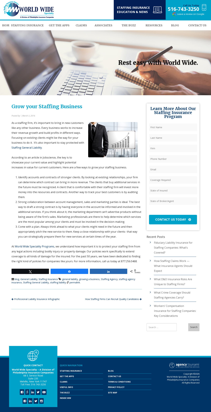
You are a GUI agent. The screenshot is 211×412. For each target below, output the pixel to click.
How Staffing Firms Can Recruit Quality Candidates (112, 299)
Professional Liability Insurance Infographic (37, 299)
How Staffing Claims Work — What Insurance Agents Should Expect (173, 266)
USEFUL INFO (66, 387)
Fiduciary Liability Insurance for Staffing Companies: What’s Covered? (173, 247)
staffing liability (58, 282)
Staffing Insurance (48, 279)
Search (193, 327)
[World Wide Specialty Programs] (29, 10)
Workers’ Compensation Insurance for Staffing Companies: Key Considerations (175, 311)
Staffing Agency (109, 279)
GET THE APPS (67, 376)
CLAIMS (63, 381)
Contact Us (114, 376)
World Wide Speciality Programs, (35, 246)
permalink (75, 282)
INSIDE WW (65, 398)
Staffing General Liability (27, 147)
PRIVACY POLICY (116, 387)
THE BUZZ (65, 392)
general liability (70, 279)
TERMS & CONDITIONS (119, 381)
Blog (111, 370)
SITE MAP (112, 392)
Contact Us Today (171, 219)
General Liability (28, 279)
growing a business (89, 279)
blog (17, 279)
